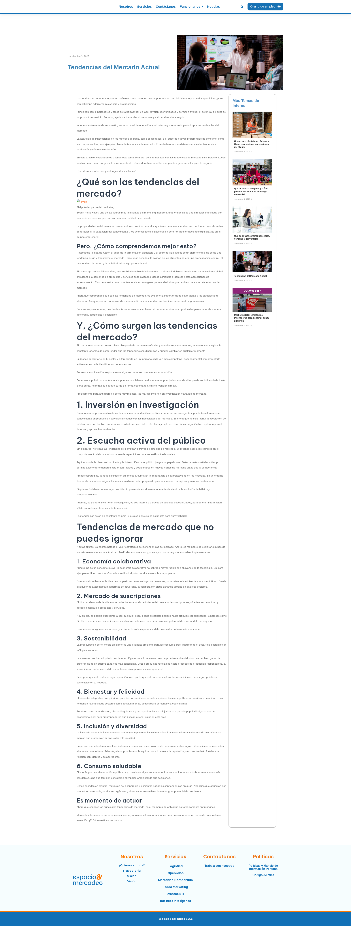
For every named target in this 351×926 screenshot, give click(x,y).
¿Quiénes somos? (131, 865)
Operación (176, 873)
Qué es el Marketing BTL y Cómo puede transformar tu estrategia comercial (251, 191)
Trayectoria (132, 871)
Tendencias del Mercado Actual (250, 276)
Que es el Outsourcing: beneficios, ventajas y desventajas (252, 237)
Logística (176, 866)
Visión (131, 881)
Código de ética (263, 875)
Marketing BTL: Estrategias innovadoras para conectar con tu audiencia (251, 318)
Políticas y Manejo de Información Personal (263, 867)
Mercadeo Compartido (175, 880)
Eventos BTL (175, 894)
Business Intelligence (175, 901)
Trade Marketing (175, 887)
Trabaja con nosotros (219, 865)
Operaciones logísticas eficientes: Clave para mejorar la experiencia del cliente (252, 144)
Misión (131, 876)
